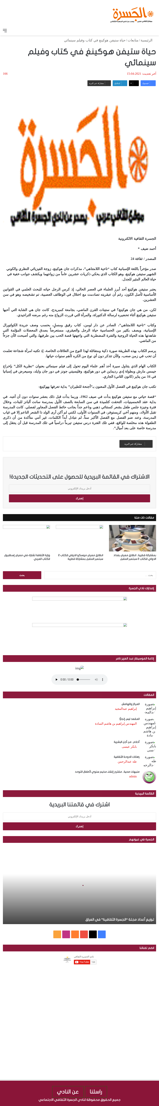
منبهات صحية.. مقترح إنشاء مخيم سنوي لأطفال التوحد (107, 771)
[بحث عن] (154, 30)
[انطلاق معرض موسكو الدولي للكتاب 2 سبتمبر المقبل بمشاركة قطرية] (79, 538)
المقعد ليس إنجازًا (129, 718)
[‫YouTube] (84, 934)
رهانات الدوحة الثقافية (127, 756)
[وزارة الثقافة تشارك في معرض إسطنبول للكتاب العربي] (26, 538)
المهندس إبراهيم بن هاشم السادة (116, 723)
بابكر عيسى (129, 746)
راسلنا (96, 1092)
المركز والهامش (131, 704)
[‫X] (93, 934)
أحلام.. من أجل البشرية (127, 741)
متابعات (133, 40)
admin (133, 776)
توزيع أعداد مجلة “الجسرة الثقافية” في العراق (120, 919)
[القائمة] (5, 30)
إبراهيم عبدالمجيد (126, 708)
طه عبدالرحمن (127, 761)
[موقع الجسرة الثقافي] (132, 13)
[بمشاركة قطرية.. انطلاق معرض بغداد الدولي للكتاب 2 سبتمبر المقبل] (132, 538)
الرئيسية (147, 40)
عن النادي (68, 1092)
